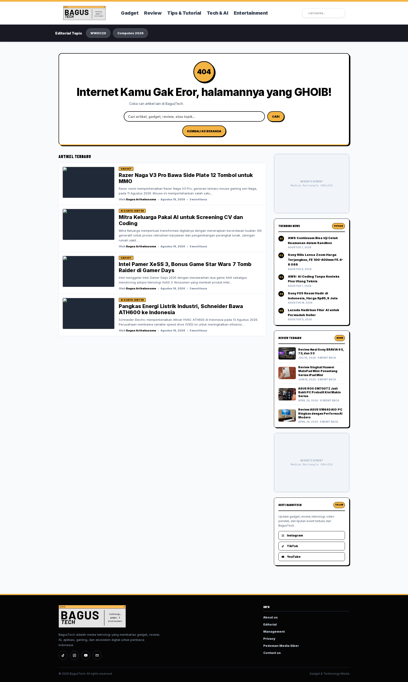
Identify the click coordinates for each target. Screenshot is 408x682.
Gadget (129, 13)
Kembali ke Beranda (204, 131)
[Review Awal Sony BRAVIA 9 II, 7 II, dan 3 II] (287, 353)
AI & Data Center (132, 211)
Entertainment (251, 13)
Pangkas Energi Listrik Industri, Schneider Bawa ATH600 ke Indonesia (181, 309)
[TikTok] (63, 655)
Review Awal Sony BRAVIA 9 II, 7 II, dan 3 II (321, 351)
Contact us (272, 653)
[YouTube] (85, 655)
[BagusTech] (89, 12)
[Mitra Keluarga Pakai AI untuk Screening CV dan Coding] (89, 224)
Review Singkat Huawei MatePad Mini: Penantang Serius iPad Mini (317, 371)
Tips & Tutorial (184, 13)
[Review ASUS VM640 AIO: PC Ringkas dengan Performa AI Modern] (287, 415)
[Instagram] (74, 655)
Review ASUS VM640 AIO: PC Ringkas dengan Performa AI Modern (320, 413)
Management (274, 631)
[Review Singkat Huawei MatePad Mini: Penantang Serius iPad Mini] (287, 373)
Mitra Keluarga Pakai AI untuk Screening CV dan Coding (181, 220)
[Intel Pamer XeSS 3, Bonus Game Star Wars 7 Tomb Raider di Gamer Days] (89, 271)
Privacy (269, 638)
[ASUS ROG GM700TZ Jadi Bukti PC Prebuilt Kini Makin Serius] (287, 394)
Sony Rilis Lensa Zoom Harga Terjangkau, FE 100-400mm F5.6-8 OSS (315, 259)
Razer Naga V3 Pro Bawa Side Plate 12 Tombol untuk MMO (186, 178)
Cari (276, 116)
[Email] (97, 655)
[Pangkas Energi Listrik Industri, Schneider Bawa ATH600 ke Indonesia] (89, 313)
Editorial (270, 624)
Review (153, 13)
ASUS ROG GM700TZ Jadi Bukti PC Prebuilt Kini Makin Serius (319, 392)
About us (270, 617)
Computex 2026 (130, 33)
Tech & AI (217, 13)
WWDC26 (98, 33)
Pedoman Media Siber (281, 646)
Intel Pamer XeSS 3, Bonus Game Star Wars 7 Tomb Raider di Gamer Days (185, 267)
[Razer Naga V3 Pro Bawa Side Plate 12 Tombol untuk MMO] (89, 182)
